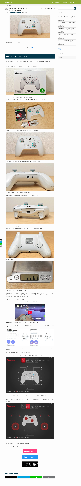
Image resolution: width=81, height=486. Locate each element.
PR (10, 12)
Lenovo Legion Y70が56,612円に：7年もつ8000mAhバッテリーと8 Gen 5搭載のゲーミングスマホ (66, 42)
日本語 (59, 48)
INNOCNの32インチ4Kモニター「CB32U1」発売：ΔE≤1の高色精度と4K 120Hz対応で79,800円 (66, 36)
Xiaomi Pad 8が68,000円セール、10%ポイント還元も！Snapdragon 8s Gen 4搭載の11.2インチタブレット (66, 18)
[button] (11, 477)
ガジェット (14, 12)
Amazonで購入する (31, 451)
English (59, 49)
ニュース (18, 12)
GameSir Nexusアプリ (10, 348)
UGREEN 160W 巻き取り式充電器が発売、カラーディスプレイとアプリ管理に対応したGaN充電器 (66, 30)
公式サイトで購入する (30, 457)
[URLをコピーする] (49, 477)
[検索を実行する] (75, 8)
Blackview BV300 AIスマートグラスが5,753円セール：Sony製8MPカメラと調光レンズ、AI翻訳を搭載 (66, 24)
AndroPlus (8, 2)
